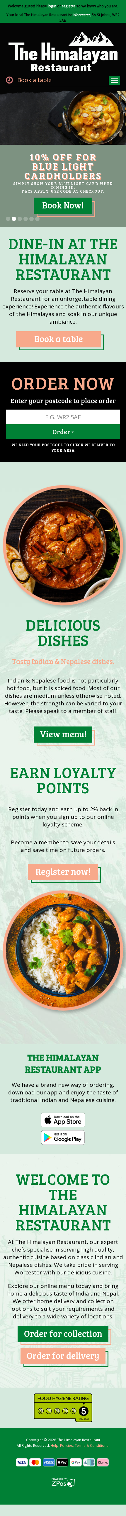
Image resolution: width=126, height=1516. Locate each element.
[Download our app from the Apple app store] (63, 1135)
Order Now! (63, 220)
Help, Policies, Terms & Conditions (79, 1460)
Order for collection (63, 1348)
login (52, 6)
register (68, 6)
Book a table (34, 80)
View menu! (63, 749)
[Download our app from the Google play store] (63, 1152)
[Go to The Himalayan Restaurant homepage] (63, 51)
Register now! (63, 886)
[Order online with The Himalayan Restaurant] (63, 560)
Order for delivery (63, 1370)
